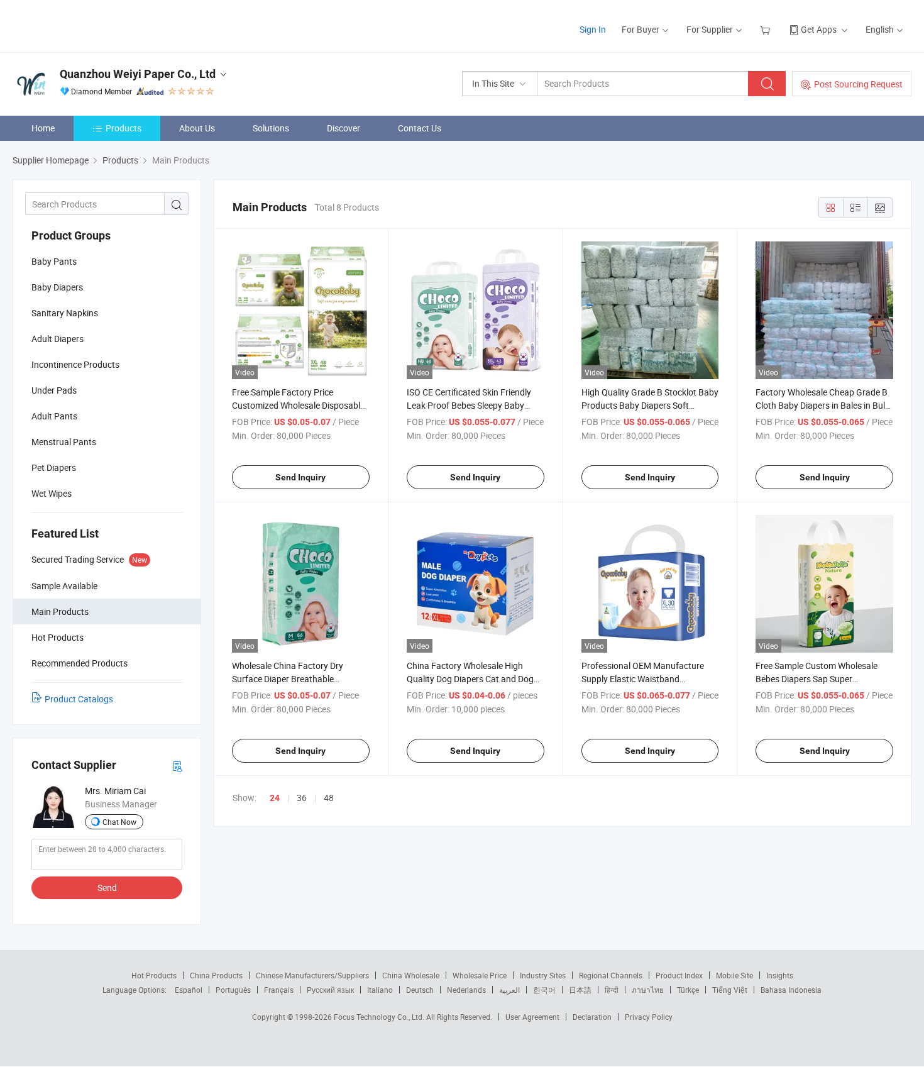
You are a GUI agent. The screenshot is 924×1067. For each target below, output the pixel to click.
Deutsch (420, 990)
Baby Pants (54, 261)
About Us (197, 128)
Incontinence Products (75, 364)
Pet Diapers (53, 467)
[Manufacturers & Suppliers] (93, 25)
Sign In (593, 29)
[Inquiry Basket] (766, 29)
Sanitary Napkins (64, 313)
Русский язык (330, 990)
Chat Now (119, 822)
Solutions (271, 128)
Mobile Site (734, 975)
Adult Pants (54, 416)
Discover (343, 128)
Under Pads (54, 390)
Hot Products (154, 975)
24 (275, 798)
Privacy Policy (649, 1017)
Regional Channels (610, 975)
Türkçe (688, 990)
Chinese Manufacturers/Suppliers (312, 975)
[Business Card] (177, 765)
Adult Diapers (57, 339)
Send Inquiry (300, 477)
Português (233, 990)
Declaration (592, 1017)
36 (302, 798)
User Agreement (532, 1017)
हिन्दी (612, 990)
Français (279, 990)
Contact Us (419, 128)
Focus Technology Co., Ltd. (380, 1017)
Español (188, 990)
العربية (509, 990)
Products (123, 128)
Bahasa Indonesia (791, 990)
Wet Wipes (51, 493)
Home (43, 128)
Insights (779, 975)
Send (107, 887)
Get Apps (819, 29)
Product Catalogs (79, 699)
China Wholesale (410, 975)
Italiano (380, 990)
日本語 (580, 990)
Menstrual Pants (63, 442)
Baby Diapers (57, 287)
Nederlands (466, 990)
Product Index (679, 975)
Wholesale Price (480, 975)
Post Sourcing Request (858, 84)
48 (329, 798)
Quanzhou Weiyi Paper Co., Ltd (138, 73)
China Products (216, 975)
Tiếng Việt (729, 990)
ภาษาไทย (648, 990)
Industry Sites (543, 975)
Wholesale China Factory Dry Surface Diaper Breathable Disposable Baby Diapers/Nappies (298, 679)
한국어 (544, 990)
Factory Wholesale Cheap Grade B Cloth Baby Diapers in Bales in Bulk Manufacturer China (822, 405)
